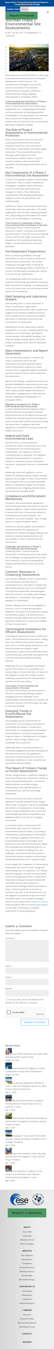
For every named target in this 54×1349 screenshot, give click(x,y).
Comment (10, 938)
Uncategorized (31, 32)
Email (8, 977)
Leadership (27, 1236)
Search (24, 9)
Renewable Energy (27, 1280)
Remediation (27, 1259)
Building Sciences (27, 1271)
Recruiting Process (27, 1327)
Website (8, 988)
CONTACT (27, 1334)
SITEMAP (27, 1342)
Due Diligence (27, 1255)
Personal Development (27, 1323)
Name (8, 966)
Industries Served (27, 1240)
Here (47, 4)
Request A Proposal (39, 901)
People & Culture (27, 1319)
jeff (9, 32)
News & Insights (27, 1244)
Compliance (27, 1263)
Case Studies (27, 1291)
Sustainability (27, 1275)
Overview (27, 1315)
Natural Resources (27, 1267)
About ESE (27, 1232)
